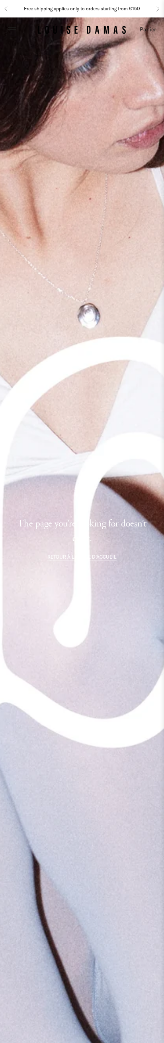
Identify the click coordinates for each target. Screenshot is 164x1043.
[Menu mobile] (12, 29)
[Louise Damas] (82, 29)
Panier (148, 29)
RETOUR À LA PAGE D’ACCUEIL (82, 557)
